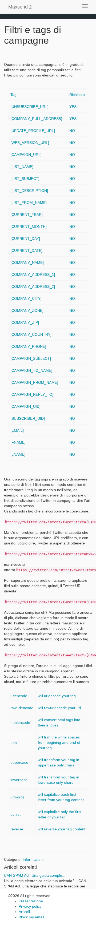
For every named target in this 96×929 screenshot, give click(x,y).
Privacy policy (30, 906)
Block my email (31, 917)
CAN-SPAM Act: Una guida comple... (34, 875)
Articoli (24, 912)
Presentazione (31, 901)
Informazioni (33, 859)
